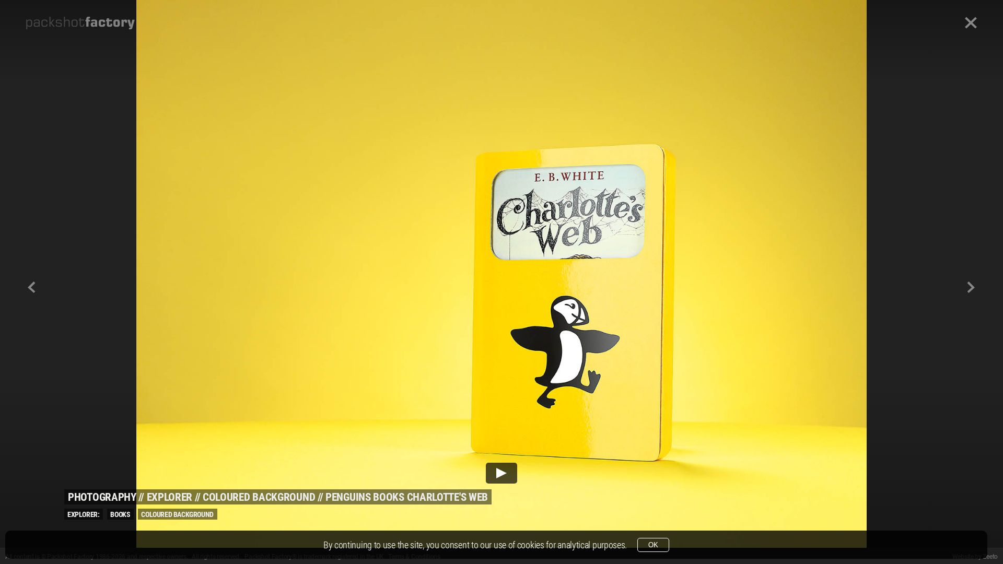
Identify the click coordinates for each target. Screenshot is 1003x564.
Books (120, 514)
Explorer (170, 497)
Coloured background (259, 497)
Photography (102, 497)
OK (653, 545)
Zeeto (990, 556)
